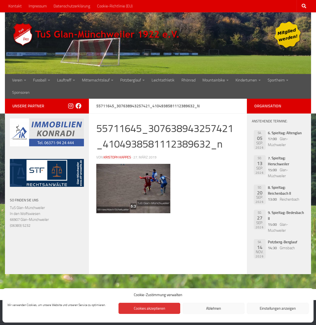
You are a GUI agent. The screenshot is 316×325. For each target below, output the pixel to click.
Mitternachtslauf (96, 80)
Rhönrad (188, 80)
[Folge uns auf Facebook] (78, 106)
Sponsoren (21, 92)
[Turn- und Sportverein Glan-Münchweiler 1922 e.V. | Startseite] (97, 34)
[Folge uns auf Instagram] (71, 106)
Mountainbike (213, 80)
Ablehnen (213, 308)
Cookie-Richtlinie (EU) (115, 6)
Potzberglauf (130, 80)
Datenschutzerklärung (72, 6)
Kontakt (15, 6)
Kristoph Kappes (117, 157)
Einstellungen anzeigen (278, 308)
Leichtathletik (163, 80)
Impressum (38, 6)
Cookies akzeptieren (149, 308)
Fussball (39, 80)
